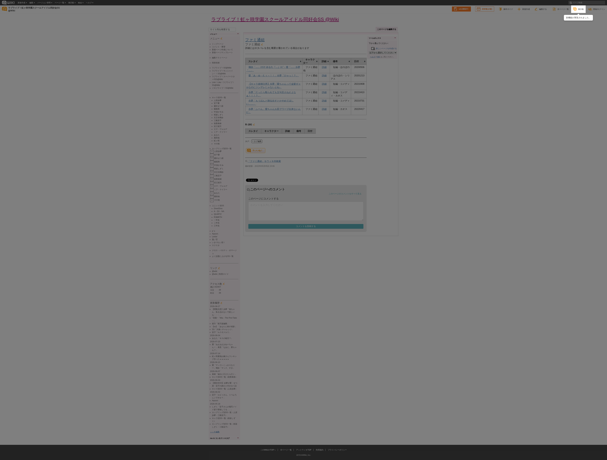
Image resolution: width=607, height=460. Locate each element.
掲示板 (581, 9)
